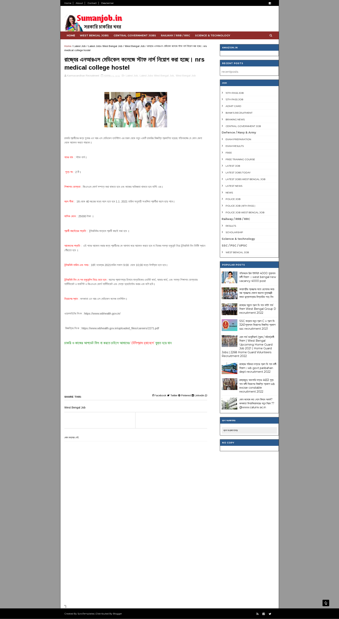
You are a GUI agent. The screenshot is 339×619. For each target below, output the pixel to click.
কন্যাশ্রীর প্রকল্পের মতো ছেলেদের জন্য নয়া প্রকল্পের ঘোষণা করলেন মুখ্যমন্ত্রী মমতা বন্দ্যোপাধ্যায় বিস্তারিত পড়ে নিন (256, 293)
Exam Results (235, 145)
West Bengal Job (135, 46)
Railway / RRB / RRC (175, 35)
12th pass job (234, 99)
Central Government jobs (135, 35)
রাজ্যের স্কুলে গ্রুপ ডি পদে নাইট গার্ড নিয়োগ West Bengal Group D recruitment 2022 (257, 309)
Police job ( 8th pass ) (240, 205)
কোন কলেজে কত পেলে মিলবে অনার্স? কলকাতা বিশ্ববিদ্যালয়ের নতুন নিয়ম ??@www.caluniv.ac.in (256, 403)
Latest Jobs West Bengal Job (105, 46)
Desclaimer (107, 3)
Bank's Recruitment (239, 112)
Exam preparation (238, 139)
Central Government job (243, 126)
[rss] (257, 614)
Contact (92, 3)
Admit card (233, 106)
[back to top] (326, 603)
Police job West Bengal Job (245, 212)
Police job (233, 199)
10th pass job (235, 92)
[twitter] (270, 614)
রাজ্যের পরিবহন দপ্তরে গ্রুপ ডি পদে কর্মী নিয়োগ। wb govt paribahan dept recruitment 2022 (257, 367)
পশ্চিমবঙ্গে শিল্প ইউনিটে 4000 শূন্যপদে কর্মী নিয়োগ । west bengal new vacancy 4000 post (257, 277)
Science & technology (212, 35)
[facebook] (270, 3)
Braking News (235, 119)
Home (67, 3)
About (79, 3)
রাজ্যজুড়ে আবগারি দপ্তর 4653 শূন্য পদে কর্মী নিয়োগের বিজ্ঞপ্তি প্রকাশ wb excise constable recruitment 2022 (257, 385)
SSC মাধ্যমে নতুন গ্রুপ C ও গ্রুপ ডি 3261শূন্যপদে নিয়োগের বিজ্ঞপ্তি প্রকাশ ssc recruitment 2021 (257, 324)
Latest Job (80, 46)
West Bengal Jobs (94, 35)
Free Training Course (240, 159)
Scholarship (234, 232)
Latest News (234, 185)
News (229, 192)
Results (231, 225)
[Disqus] (135, 550)
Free (229, 152)
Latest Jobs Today (238, 172)
